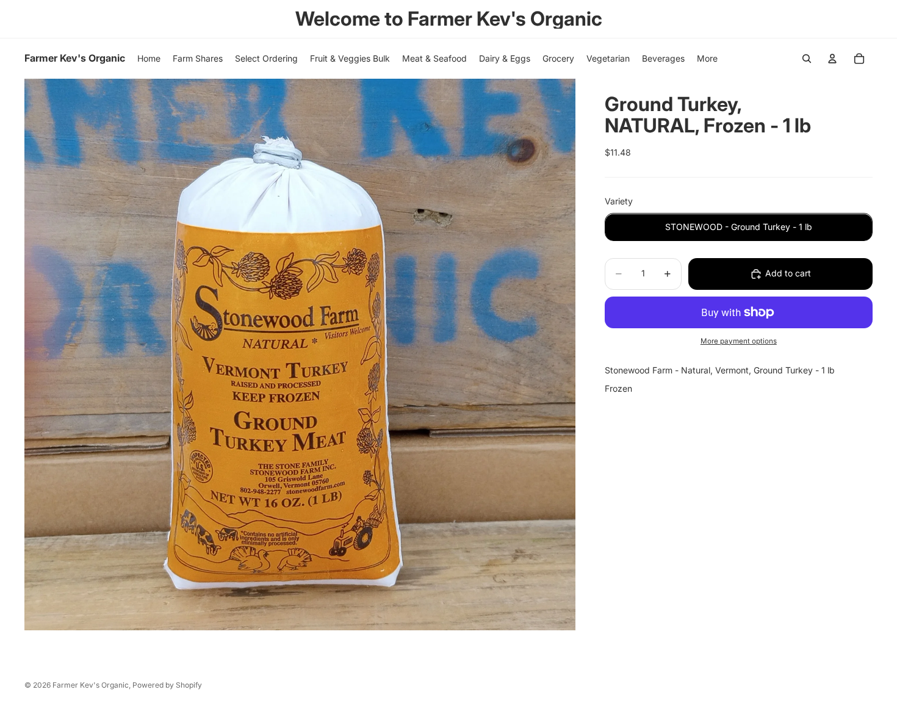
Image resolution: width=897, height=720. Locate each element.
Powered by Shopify (167, 684)
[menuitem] (707, 58)
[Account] (832, 58)
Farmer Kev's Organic (90, 684)
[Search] (806, 58)
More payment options (739, 341)
